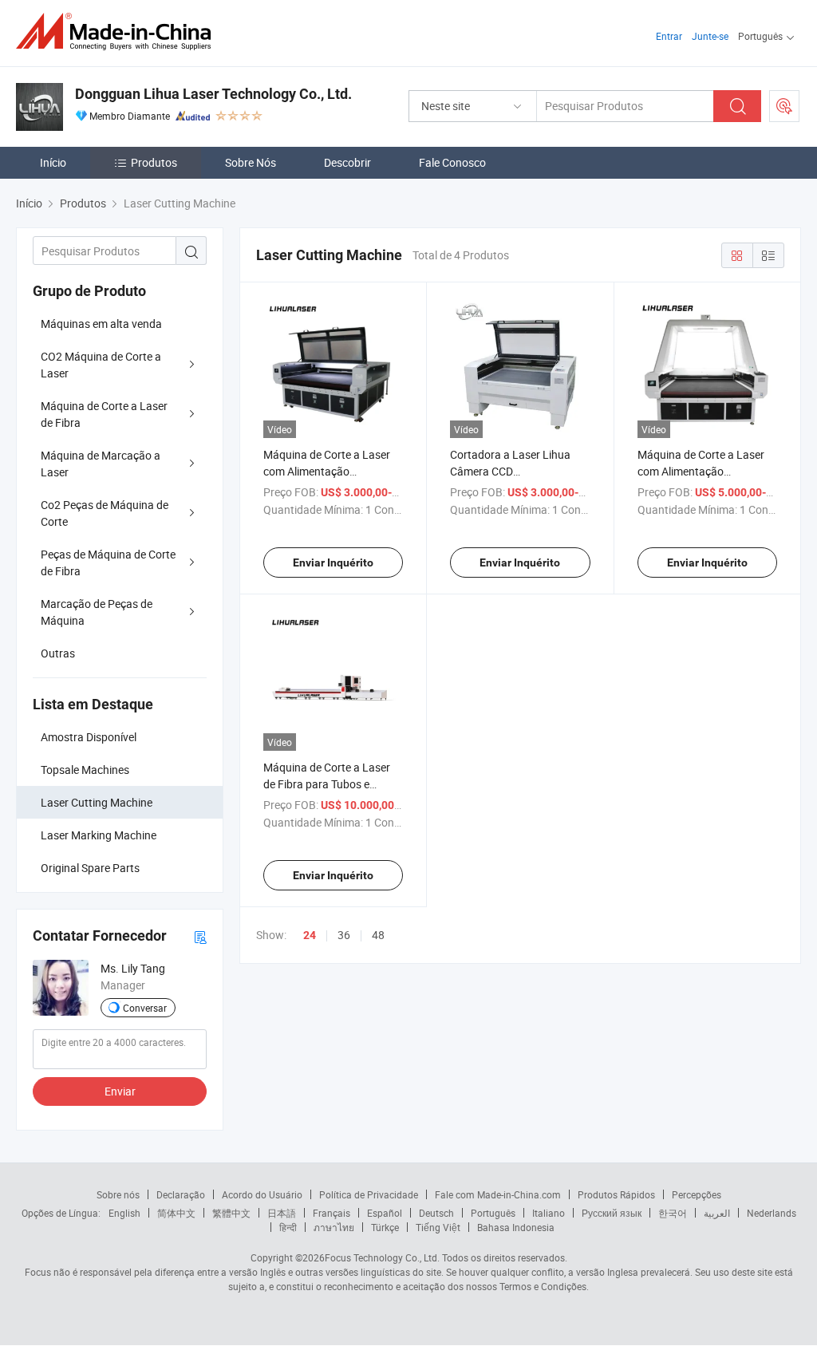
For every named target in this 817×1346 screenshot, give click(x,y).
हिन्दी (288, 1227)
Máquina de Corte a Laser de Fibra (104, 414)
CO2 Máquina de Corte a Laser (101, 365)
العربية (717, 1212)
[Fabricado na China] (118, 31)
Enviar (120, 1091)
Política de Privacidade (368, 1194)
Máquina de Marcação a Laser (100, 464)
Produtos (154, 162)
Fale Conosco (452, 162)
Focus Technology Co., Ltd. (382, 1257)
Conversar (145, 1007)
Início (53, 162)
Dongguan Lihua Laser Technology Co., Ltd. (213, 93)
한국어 (672, 1212)
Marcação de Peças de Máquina (96, 612)
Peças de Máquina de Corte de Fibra (108, 562)
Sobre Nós (250, 162)
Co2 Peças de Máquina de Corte (104, 513)
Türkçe (385, 1227)
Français (331, 1212)
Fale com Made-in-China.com (498, 1194)
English (124, 1212)
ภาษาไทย (334, 1227)
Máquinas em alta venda (101, 323)
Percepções (696, 1194)
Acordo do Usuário (262, 1194)
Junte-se (710, 36)
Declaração (180, 1194)
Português (493, 1212)
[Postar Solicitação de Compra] (784, 106)
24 (309, 935)
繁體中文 (231, 1212)
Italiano (548, 1212)
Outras (58, 653)
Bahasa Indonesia (516, 1227)
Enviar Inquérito (333, 562)
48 (378, 934)
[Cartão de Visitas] (200, 936)
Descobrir (347, 162)
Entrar (669, 36)
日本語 (281, 1212)
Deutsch (436, 1212)
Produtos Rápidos (616, 1194)
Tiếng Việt (438, 1227)
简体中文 (176, 1212)
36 (343, 934)
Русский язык (611, 1212)
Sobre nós (118, 1194)
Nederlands (771, 1212)
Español (384, 1212)
